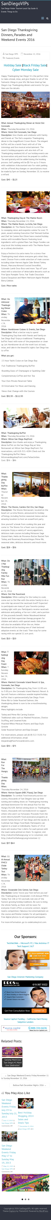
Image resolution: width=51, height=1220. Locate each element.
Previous (5, 1187)
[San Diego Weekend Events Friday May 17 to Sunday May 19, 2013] (9, 1132)
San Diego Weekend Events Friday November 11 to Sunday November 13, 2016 (25, 1077)
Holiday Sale (12, 65)
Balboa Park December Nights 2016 (29, 1085)
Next (46, 1187)
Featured (9, 58)
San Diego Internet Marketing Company (25, 976)
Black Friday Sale (34, 65)
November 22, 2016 (32, 54)
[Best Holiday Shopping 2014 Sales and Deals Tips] (25, 1099)
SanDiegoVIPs (15, 3)
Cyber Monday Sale (25, 70)
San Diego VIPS (11, 54)
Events (16, 58)
